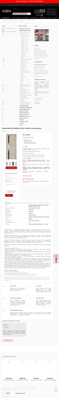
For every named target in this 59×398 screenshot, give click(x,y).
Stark (22, 68)
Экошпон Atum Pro (25, 71)
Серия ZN (23, 39)
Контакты (41, 5)
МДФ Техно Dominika (25, 59)
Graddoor (20, 10)
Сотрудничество (16, 388)
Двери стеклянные (23, 114)
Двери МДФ (22, 101)
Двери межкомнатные (24, 30)
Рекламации (31, 5)
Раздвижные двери (43, 17)
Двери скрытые (23, 90)
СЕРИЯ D (22, 57)
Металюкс (28, 8)
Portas (22, 63)
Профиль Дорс (16, 10)
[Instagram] (55, 388)
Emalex (22, 77)
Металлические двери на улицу (40, 57)
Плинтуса (21, 123)
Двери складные (23, 92)
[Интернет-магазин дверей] (6, 11)
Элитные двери (37, 48)
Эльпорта (23, 8)
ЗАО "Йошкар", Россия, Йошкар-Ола (41, 70)
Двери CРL (22, 99)
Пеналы (49, 17)
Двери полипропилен (24, 104)
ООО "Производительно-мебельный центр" (41, 74)
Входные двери (26, 17)
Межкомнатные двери (16, 17)
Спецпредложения (16, 5)
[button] (55, 371)
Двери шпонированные (25, 86)
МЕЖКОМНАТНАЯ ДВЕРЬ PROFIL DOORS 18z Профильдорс (9, 380)
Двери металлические (24, 28)
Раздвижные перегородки (25, 107)
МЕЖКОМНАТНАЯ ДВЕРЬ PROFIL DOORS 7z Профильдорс (36, 380)
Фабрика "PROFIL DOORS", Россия (40, 64)
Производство (5, 5)
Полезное (14, 390)
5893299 (6, 393)
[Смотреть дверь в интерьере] (56, 258)
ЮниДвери (23, 69)
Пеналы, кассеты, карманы (23, 119)
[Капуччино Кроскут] (24, 178)
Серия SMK (23, 51)
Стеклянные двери (34, 17)
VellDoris (23, 66)
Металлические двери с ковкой (40, 51)
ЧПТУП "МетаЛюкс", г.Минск (39, 67)
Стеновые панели (23, 121)
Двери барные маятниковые (26, 95)
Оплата (26, 5)
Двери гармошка (23, 96)
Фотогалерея (32, 388)
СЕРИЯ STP (23, 54)
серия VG (23, 56)
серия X (22, 50)
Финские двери (23, 93)
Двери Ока (19, 8)
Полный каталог (5, 17)
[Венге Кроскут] (32, 178)
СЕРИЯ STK (23, 53)
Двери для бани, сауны (25, 116)
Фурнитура (54, 17)
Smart (22, 74)
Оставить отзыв (8, 340)
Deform (22, 65)
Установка (9, 388)
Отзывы (36, 5)
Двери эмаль (22, 89)
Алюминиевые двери (24, 109)
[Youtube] (56, 388)
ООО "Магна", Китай (38, 76)
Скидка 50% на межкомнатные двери (8, 29)
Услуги (22, 5)
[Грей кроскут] (26, 178)
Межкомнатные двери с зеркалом (40, 54)
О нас (10, 5)
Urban (22, 75)
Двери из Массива (24, 84)
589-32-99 (39, 9)
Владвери (23, 62)
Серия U (22, 42)
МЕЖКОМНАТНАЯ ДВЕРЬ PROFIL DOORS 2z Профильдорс (50, 380)
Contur (22, 80)
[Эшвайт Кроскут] (29, 178)
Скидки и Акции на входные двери (9, 31)
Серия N (22, 48)
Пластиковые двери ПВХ (25, 102)
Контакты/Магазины (7, 390)
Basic (22, 81)
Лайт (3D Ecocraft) (25, 72)
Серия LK (23, 36)
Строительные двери (24, 98)
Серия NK (23, 47)
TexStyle (22, 78)
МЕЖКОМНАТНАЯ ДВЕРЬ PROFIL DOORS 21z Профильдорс (22, 380)
